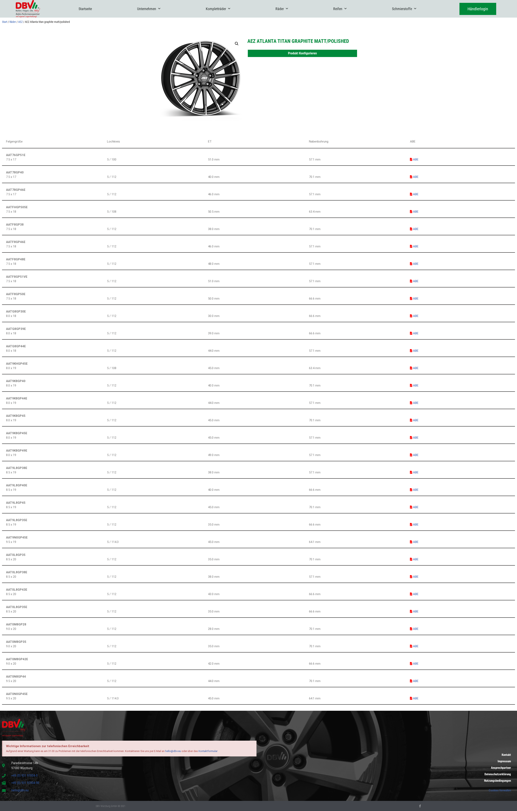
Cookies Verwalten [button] (500, 790)
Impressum (504, 761)
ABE (415, 159)
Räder (279, 9)
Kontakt (506, 755)
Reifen (337, 9)
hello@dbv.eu (173, 751)
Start (4, 21)
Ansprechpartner (501, 768)
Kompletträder (216, 9)
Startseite (85, 9)
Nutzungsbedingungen (497, 780)
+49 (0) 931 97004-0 (24, 775)
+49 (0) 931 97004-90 (25, 783)
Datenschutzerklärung (497, 774)
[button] (236, 43)
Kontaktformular (208, 751)
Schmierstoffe (402, 9)
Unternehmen (146, 9)
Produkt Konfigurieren (302, 53)
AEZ (20, 21)
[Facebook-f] (419, 806)
